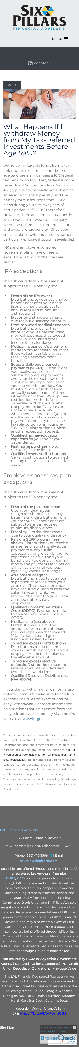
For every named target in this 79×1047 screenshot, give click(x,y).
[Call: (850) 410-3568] (50, 856)
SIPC (20, 878)
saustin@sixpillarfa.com (39, 861)
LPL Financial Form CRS (19, 830)
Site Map (7, 1027)
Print (12, 85)
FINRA (10, 878)
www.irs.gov (33, 719)
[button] (60, 39)
